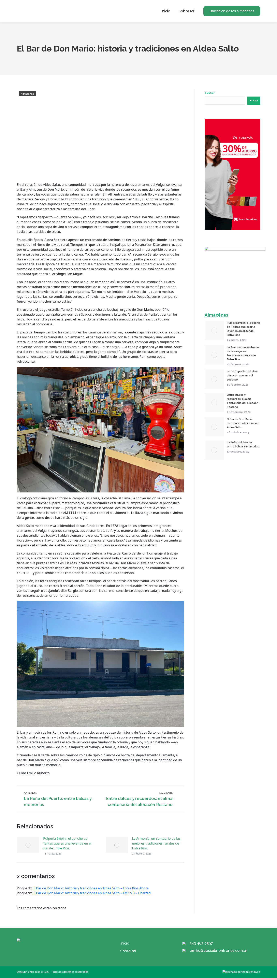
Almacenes (27, 93)
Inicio (124, 943)
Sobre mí (128, 951)
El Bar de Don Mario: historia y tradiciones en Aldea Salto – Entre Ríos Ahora (91, 888)
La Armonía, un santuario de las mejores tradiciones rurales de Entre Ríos (156, 843)
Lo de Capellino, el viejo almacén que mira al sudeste (242, 375)
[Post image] (28, 845)
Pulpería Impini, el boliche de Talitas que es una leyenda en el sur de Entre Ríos (67, 843)
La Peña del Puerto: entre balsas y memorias (243, 444)
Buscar (210, 92)
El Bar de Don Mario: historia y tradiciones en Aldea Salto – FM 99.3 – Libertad (92, 893)
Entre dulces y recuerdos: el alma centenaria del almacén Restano (242, 400)
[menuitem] (166, 11)
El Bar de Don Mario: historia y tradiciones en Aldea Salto (243, 423)
